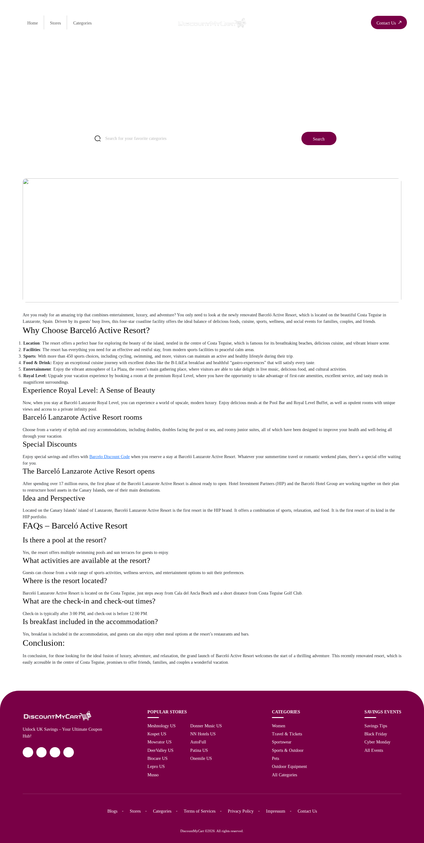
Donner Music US (206, 725)
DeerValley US (160, 750)
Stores (55, 22)
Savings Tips (375, 725)
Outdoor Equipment (289, 766)
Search (319, 138)
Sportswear (281, 741)
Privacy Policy (241, 811)
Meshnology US (161, 725)
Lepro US (156, 766)
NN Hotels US (203, 733)
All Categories (284, 774)
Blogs (112, 811)
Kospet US (156, 733)
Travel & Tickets (287, 733)
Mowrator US (159, 741)
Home (32, 22)
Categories (82, 22)
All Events (373, 750)
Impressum (275, 811)
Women (278, 725)
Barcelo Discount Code (109, 456)
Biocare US (157, 758)
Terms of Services (199, 811)
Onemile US (201, 758)
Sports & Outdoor (288, 750)
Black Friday (375, 733)
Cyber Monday (377, 741)
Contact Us (307, 811)
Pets (275, 758)
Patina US (199, 750)
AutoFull (198, 741)
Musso (153, 774)
